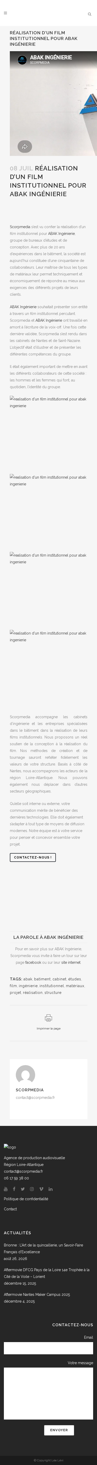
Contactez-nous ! (33, 857)
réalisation (33, 993)
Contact (10, 1209)
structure (53, 993)
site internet (70, 962)
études (74, 979)
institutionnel (21, 208)
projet (15, 993)
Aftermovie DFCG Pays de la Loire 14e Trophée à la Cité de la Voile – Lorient (46, 1273)
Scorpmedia (25, 215)
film (44, 202)
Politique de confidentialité (26, 1199)
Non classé (44, 208)
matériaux (75, 986)
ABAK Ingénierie (23, 307)
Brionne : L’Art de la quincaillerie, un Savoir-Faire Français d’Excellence (43, 1248)
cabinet (59, 979)
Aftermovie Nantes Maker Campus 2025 (37, 1294)
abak (28, 979)
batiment (42, 979)
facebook (33, 962)
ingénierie (28, 986)
